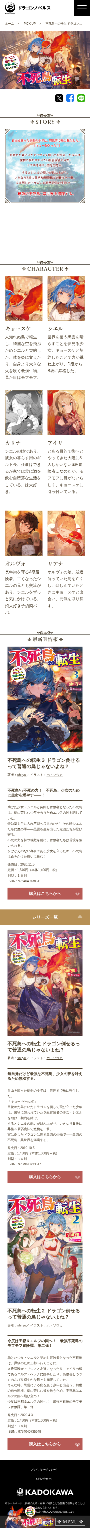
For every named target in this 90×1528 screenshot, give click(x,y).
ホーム (9, 23)
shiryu (21, 775)
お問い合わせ (43, 1478)
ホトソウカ (54, 775)
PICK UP (30, 23)
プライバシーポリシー (43, 1469)
